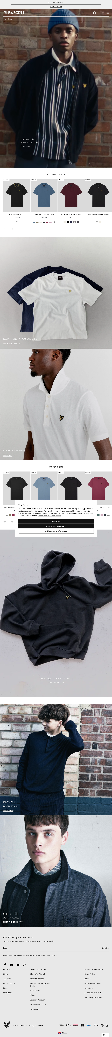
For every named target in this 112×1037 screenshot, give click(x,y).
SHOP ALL (7, 455)
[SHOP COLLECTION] (56, 613)
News (5, 988)
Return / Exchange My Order (40, 984)
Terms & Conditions (92, 983)
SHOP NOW (8, 810)
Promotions (89, 988)
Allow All (56, 521)
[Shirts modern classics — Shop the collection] (56, 871)
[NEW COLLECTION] (56, 84)
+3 (54, 222)
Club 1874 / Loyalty (38, 974)
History (6, 974)
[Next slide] (12, 229)
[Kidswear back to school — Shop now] (56, 759)
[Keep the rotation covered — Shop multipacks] (56, 293)
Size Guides (35, 990)
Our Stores (8, 992)
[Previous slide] (5, 229)
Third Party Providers (93, 997)
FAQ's (32, 995)
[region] (56, 518)
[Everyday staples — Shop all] (56, 404)
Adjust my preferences (56, 531)
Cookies (87, 978)
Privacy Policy (51, 955)
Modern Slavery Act (92, 992)
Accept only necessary (56, 526)
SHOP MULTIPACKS (11, 343)
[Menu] (107, 12)
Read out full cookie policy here (49, 516)
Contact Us (34, 1009)
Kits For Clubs (9, 983)
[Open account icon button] (101, 12)
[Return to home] (6, 1025)
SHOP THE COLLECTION (13, 922)
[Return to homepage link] (14, 12)
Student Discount (37, 1000)
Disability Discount (38, 1004)
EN (104, 1035)
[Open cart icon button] (94, 12)
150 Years (7, 978)
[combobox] (105, 1035)
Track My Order (37, 978)
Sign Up (105, 948)
